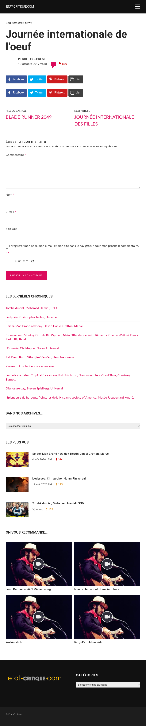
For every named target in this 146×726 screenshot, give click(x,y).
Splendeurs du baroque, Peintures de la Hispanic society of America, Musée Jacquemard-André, (70, 397)
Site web (11, 228)
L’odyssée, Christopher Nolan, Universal (32, 317)
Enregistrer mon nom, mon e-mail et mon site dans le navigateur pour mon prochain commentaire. (74, 245)
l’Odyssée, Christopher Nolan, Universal (32, 348)
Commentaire (16, 154)
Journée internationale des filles (104, 120)
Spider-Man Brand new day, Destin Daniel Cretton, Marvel (44, 326)
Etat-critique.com (20, 6)
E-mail (11, 211)
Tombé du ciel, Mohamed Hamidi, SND (31, 308)
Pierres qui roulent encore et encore (30, 366)
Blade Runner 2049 (29, 117)
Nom (10, 194)
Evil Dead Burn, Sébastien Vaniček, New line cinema (40, 357)
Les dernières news (19, 23)
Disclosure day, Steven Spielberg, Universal (34, 388)
